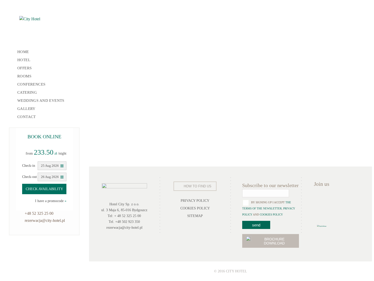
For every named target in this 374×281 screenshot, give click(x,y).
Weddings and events (40, 100)
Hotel (23, 60)
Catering (27, 92)
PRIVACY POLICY (195, 201)
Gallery (26, 109)
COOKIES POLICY (195, 208)
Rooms (24, 76)
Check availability (44, 189)
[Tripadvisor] (319, 211)
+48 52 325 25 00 (39, 213)
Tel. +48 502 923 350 (124, 222)
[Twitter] (327, 198)
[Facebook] (317, 198)
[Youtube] (338, 198)
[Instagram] (349, 198)
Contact (26, 117)
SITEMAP (195, 216)
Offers (24, 68)
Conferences (31, 84)
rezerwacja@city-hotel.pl (45, 220)
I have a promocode (50, 201)
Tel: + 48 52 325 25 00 (124, 216)
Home (23, 52)
